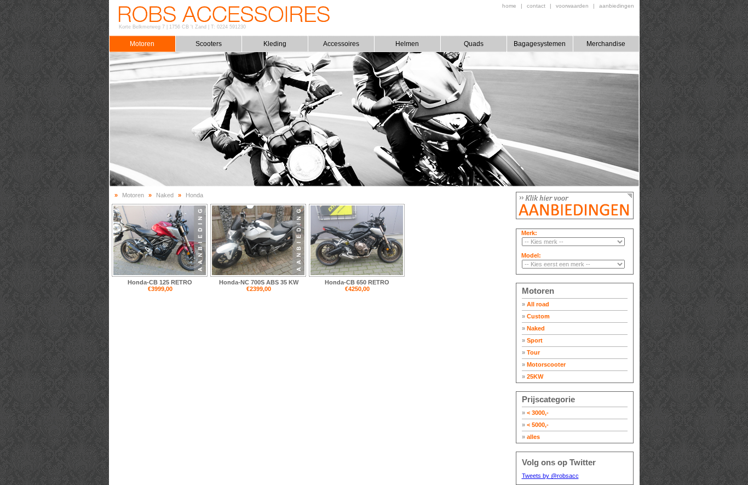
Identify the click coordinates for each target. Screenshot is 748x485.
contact (536, 6)
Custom (536, 316)
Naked (533, 328)
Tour (531, 352)
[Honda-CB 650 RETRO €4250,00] (357, 240)
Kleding (274, 44)
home (509, 6)
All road (535, 304)
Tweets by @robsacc (550, 475)
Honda (194, 195)
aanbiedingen (616, 6)
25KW (532, 376)
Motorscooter (544, 364)
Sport (532, 340)
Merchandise (605, 44)
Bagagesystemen (540, 44)
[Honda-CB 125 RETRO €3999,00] (160, 240)
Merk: (529, 233)
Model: (531, 255)
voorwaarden (572, 6)
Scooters (208, 44)
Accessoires (341, 44)
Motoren (142, 44)
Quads (474, 44)
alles (531, 436)
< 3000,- (535, 412)
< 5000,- (535, 424)
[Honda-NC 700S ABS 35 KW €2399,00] (258, 240)
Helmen (407, 44)
